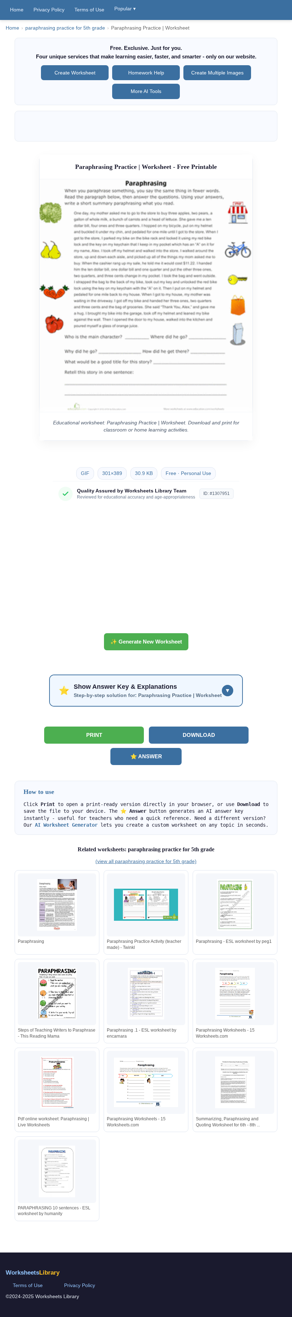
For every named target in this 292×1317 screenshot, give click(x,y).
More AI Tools (146, 91)
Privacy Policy (48, 9)
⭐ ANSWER (146, 756)
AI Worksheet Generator (66, 825)
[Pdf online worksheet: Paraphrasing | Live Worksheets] (57, 1082)
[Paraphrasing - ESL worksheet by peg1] (235, 905)
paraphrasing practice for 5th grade (65, 28)
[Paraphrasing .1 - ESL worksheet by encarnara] (146, 993)
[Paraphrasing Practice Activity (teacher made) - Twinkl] (146, 905)
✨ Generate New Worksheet (146, 642)
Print (94, 735)
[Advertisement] (146, 570)
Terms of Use (89, 9)
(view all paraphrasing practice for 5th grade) (146, 861)
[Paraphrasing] (57, 905)
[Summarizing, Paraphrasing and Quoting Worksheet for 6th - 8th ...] (235, 1082)
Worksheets (32, 1272)
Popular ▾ (125, 8)
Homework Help (146, 73)
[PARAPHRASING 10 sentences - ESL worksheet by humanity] (57, 1171)
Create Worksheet (74, 73)
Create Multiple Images (217, 73)
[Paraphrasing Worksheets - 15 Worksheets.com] (235, 993)
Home (17, 9)
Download (199, 735)
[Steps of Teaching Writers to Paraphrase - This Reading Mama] (57, 993)
